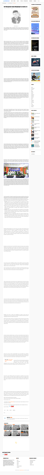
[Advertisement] (16, 38)
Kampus (32, 93)
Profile (17, 460)
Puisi (31, 103)
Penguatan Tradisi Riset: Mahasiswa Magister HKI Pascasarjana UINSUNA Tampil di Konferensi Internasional (7, 433)
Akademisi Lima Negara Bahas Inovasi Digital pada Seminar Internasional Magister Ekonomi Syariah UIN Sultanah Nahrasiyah (8, 427)
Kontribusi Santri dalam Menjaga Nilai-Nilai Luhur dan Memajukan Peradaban (24, 434)
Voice (12, 8)
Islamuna (32, 92)
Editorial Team (18, 461)
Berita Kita (32, 89)
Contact (18, 462)
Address (18, 463)
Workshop (31, 463)
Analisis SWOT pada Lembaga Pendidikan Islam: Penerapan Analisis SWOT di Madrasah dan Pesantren (35, 146)
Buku (31, 90)
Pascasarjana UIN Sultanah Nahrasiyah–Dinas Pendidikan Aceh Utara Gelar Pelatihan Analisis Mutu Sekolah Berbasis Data (16, 427)
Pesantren (32, 101)
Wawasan (32, 106)
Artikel (5, 424)
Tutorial (32, 104)
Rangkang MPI (31, 461)
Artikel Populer (32, 88)
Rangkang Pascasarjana (32, 460)
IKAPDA (32, 91)
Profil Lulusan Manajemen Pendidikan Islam (9, 360)
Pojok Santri (32, 102)
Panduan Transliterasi (36, 120)
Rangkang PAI (31, 462)
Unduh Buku (32, 105)
